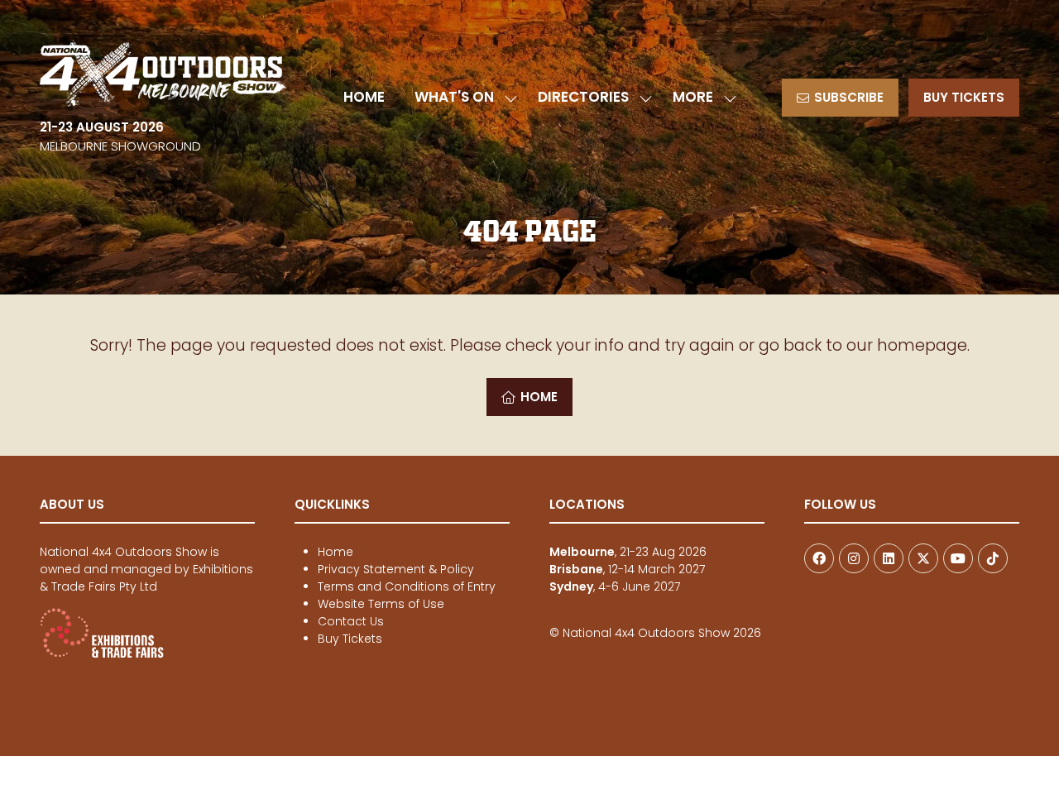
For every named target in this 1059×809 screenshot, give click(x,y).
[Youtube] (958, 558)
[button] (700, 97)
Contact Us (351, 621)
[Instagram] (854, 558)
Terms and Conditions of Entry (407, 586)
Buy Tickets (350, 638)
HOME (364, 97)
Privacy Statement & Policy (396, 569)
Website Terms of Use (381, 604)
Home (335, 551)
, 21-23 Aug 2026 (628, 551)
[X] (923, 558)
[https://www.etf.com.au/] (102, 654)
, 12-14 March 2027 (627, 569)
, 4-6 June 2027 (614, 586)
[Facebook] (819, 558)
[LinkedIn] (888, 558)
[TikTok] (993, 558)
